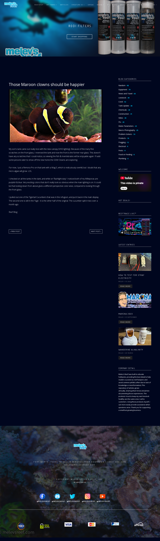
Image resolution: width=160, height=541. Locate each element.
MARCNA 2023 (125, 314)
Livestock (123, 97)
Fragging (123, 142)
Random (123, 85)
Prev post (15, 231)
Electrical (123, 146)
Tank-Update (125, 106)
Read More (125, 286)
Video (122, 118)
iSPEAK (91, 5)
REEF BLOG (112, 5)
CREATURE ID (78, 5)
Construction (125, 114)
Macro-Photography (128, 130)
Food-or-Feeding (126, 154)
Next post (95, 231)
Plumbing (123, 158)
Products (123, 138)
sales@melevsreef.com (80, 465)
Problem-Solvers (126, 134)
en (154, 5)
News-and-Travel (127, 93)
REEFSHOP (38, 5)
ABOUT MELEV (126, 5)
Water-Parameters (127, 126)
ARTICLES (64, 5)
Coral (122, 102)
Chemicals (124, 110)
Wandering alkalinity (130, 350)
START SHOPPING (79, 37)
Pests (121, 150)
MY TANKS (51, 5)
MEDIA (100, 5)
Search (146, 5)
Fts (121, 122)
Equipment (124, 89)
